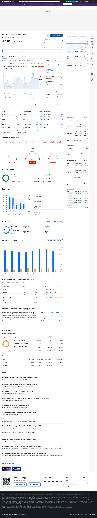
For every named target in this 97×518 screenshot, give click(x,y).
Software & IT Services (57, 312)
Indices (74, 36)
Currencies (69, 36)
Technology (60, 315)
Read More (5, 320)
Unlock (24, 302)
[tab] (5, 141)
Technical (23, 56)
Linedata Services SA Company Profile (18, 309)
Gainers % (75, 120)
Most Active (69, 120)
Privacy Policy (84, 514)
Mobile (68, 480)
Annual (4, 244)
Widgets (68, 486)
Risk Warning (92, 514)
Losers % (82, 120)
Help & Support (86, 483)
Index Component (30, 60)
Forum (29, 56)
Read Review (87, 153)
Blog (67, 477)
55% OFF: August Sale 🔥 (72, 1)
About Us (85, 477)
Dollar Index (69, 65)
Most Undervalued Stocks (72, 183)
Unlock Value (58, 40)
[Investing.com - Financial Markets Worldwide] (7, 1)
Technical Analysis (10, 137)
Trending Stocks (71, 160)
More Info (26, 50)
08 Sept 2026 (39, 124)
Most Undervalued (70, 188)
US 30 (68, 56)
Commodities (81, 36)
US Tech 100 (69, 60)
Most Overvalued (80, 188)
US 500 (68, 58)
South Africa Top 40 (71, 51)
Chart (10, 56)
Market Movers (71, 117)
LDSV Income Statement (12, 240)
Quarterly (9, 244)
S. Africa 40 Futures (71, 54)
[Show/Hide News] (34, 63)
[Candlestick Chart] (3, 63)
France (61, 320)
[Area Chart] (6, 63)
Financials (16, 56)
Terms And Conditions (74, 514)
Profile (9, 60)
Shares (86, 36)
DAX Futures (69, 63)
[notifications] (91, 1)
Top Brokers (70, 145)
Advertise (85, 480)
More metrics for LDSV (57, 105)
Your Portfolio (69, 483)
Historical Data (22, 60)
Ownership (14, 60)
